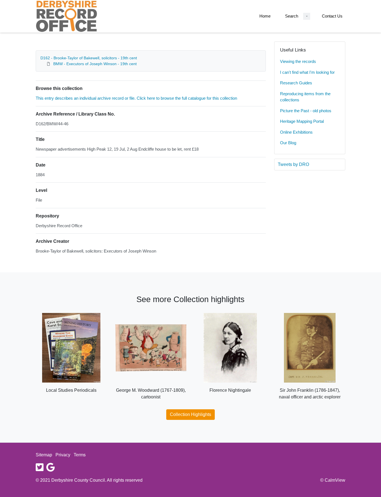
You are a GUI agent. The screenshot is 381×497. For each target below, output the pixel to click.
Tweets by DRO (293, 164)
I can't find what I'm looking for (307, 72)
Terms (80, 454)
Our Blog (288, 142)
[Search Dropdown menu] (306, 16)
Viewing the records (298, 61)
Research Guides (296, 82)
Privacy (63, 454)
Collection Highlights (190, 414)
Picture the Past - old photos (305, 110)
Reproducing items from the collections (305, 96)
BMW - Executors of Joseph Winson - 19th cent (95, 64)
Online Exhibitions (296, 132)
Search (291, 16)
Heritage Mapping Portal (302, 121)
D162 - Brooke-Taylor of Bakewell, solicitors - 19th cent (88, 58)
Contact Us (332, 16)
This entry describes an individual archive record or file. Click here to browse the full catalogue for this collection (136, 98)
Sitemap (44, 454)
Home (265, 16)
